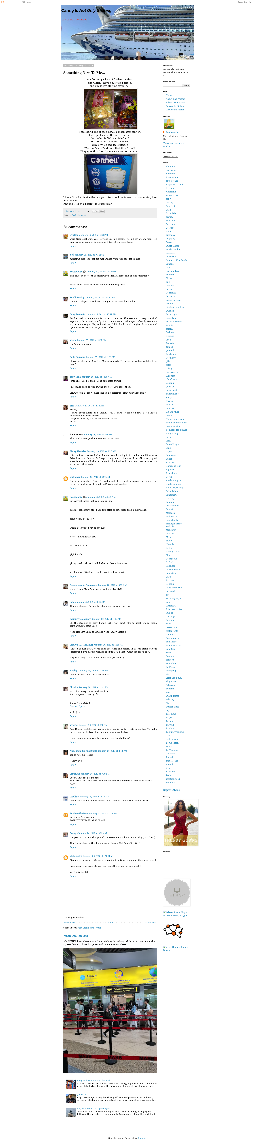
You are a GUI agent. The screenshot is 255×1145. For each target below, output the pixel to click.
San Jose (170, 649)
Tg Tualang (172, 750)
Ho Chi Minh (173, 412)
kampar (170, 462)
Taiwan (170, 725)
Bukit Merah (172, 246)
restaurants (172, 631)
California (171, 256)
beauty (169, 217)
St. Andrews (172, 696)
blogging (170, 238)
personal (170, 591)
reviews (170, 634)
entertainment (174, 321)
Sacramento (172, 638)
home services (173, 426)
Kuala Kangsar (174, 480)
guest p (170, 386)
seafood (170, 660)
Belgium (170, 220)
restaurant (171, 627)
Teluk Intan (172, 743)
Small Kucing (77, 297)
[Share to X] (98, 211)
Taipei (169, 717)
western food (173, 779)
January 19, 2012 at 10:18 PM (101, 271)
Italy (168, 448)
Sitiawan (171, 685)
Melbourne (171, 516)
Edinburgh (171, 314)
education (171, 318)
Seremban (171, 663)
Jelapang (171, 455)
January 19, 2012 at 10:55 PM (91, 340)
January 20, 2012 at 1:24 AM (89, 406)
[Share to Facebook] (100, 211)
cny (168, 282)
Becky (73, 833)
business (170, 253)
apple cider (172, 181)
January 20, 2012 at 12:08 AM (97, 377)
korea (169, 477)
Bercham (170, 224)
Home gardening (175, 419)
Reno (168, 623)
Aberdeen (171, 166)
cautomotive (172, 271)
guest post (171, 390)
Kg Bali (170, 469)
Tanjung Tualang (175, 732)
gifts (168, 365)
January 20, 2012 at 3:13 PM (93, 725)
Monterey (171, 530)
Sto (167, 703)
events (169, 325)
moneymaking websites (174, 525)
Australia (171, 192)
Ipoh (168, 441)
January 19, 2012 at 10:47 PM (101, 314)
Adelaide (170, 173)
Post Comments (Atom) (89, 928)
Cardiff (169, 267)
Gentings (171, 354)
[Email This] (93, 211)
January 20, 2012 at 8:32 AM (112, 585)
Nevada (170, 544)
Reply (73, 246)
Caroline (74, 796)
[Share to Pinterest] (103, 211)
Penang (170, 584)
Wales (169, 775)
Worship (170, 782)
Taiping (170, 721)
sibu (168, 674)
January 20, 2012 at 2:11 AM (98, 434)
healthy (170, 408)
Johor (169, 459)
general (170, 350)
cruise (169, 289)
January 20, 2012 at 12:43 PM (93, 687)
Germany (171, 358)
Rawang (170, 620)
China (169, 278)
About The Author (175, 99)
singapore (171, 681)
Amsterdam (172, 177)
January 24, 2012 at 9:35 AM (92, 833)
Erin (72, 406)
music (169, 541)
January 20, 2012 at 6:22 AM (95, 477)
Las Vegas (171, 498)
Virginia (170, 771)
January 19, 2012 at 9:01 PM (93, 235)
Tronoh (170, 764)
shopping (81, 215)
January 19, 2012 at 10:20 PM (100, 297)
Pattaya (170, 580)
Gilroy (169, 368)
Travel (169, 757)
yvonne (74, 725)
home (169, 415)
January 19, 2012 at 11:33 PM (100, 357)
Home (111, 922)
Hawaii (170, 401)
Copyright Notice (175, 106)
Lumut (169, 509)
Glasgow (170, 376)
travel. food (172, 761)
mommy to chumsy (80, 619)
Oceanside (171, 559)
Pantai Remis (173, 569)
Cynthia (74, 235)
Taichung (171, 714)
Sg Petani (171, 667)
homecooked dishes (176, 430)
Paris (168, 577)
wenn (73, 340)
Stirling (170, 699)
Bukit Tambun (173, 249)
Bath (168, 210)
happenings (172, 394)
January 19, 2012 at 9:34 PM (89, 255)
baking (169, 202)
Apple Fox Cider (174, 184)
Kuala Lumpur (173, 484)
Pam (72, 602)
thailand (170, 753)
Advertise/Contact (176, 102)
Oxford (169, 562)
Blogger (142, 1138)
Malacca (170, 513)
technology (172, 739)
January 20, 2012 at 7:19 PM (95, 774)
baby (168, 199)
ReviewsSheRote (79, 813)
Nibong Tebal (173, 551)
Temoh (169, 746)
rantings (170, 616)
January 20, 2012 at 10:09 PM (94, 796)
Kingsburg (171, 473)
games (169, 347)
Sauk (168, 652)
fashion (170, 332)
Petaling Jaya (173, 598)
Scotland (170, 656)
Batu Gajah (171, 213)
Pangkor (170, 566)
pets (168, 602)
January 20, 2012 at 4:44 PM (112, 751)
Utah (168, 768)
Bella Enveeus (77, 357)
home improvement (176, 422)
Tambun (170, 728)
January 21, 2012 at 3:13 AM (102, 813)
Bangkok (170, 206)
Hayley (74, 670)
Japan (169, 451)
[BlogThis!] (95, 211)
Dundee (170, 311)
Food (74, 215)
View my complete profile (173, 145)
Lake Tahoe (172, 491)
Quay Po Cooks (77, 314)
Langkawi (171, 495)
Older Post (150, 922)
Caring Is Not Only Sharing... (88, 10)
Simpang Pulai (174, 678)
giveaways (172, 372)
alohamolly (76, 856)
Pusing (169, 613)
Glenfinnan (172, 379)
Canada (170, 264)
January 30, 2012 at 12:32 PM (98, 856)
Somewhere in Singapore (83, 585)
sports (169, 692)
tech (168, 735)
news (169, 548)
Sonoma (170, 689)
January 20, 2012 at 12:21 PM (93, 670)
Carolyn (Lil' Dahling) (81, 645)
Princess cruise (174, 609)
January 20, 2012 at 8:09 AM (101, 497)
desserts (170, 296)
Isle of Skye (172, 444)
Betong (169, 228)
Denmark (171, 293)
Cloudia (74, 687)
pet (167, 595)
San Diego (171, 642)
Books (169, 242)
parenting (171, 573)
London (170, 502)
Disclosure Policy (175, 110)
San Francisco (173, 645)
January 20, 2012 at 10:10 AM (90, 602)
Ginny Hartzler (78, 451)
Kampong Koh (173, 466)
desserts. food (173, 300)
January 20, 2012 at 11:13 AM (106, 619)
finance (170, 336)
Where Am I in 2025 (75, 936)
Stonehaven (172, 707)
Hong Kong (172, 433)
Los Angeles (172, 505)
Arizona (170, 188)
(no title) (81, 1094)
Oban (168, 555)
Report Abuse (171, 790)
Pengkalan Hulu (174, 587)
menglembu (172, 520)
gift (168, 361)
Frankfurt (171, 343)
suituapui (75, 477)
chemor (170, 274)
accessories (172, 170)
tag (167, 710)
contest (170, 285)
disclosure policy (175, 307)
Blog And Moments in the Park (94, 1080)
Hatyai (169, 397)
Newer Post (70, 922)
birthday (170, 235)
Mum (168, 537)
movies (170, 533)
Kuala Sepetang (174, 487)
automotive (172, 195)
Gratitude (75, 774)
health (169, 404)
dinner (169, 303)
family (169, 329)
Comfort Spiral (77, 706)
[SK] (72, 255)
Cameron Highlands (176, 260)
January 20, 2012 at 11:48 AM (109, 645)
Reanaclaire (76, 271)
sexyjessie (75, 377)
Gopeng (170, 383)
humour (170, 437)
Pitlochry (171, 606)
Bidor (169, 231)
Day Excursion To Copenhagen (93, 1108)
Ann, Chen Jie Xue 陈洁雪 (83, 751)
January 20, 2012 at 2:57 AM (101, 451)
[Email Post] (88, 211)
